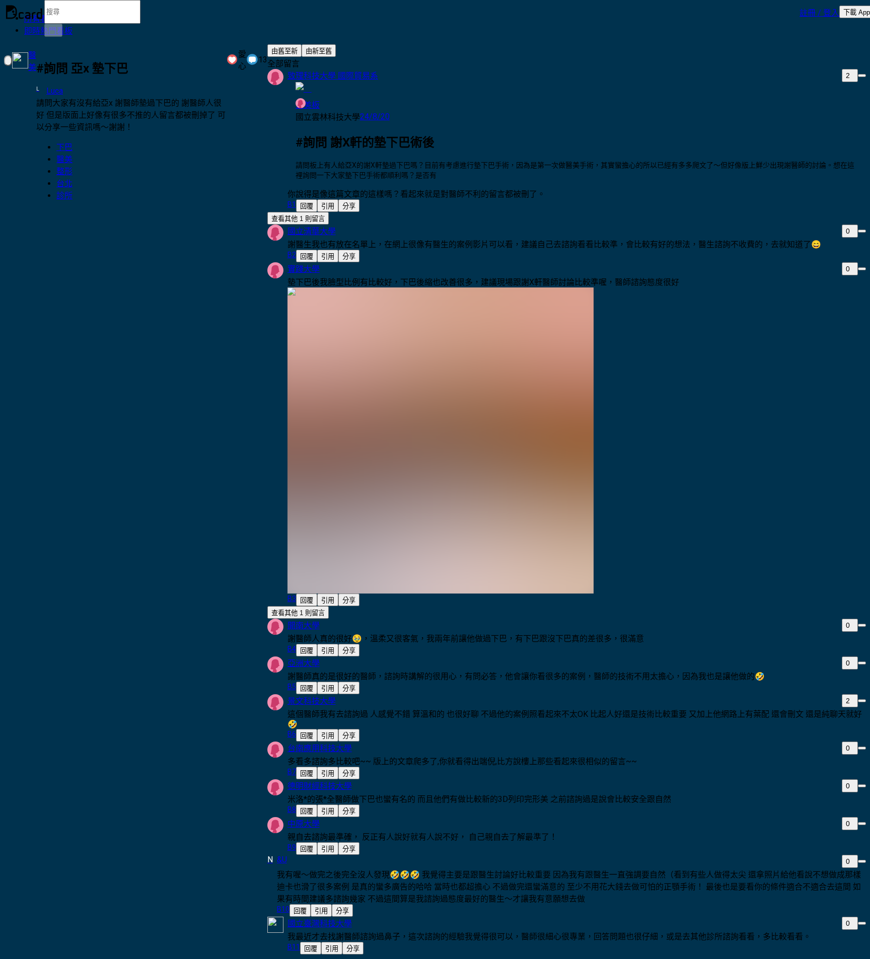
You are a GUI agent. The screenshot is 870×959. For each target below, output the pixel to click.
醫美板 (308, 105)
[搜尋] (53, 30)
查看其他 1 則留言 (298, 219)
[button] (819, 12)
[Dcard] (24, 12)
